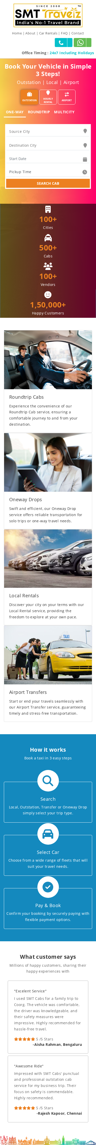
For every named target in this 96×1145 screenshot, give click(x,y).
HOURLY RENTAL (48, 100)
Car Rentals (48, 33)
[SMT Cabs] (48, 15)
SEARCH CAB (48, 183)
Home (17, 33)
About (30, 33)
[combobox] (48, 131)
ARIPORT (67, 100)
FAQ (64, 33)
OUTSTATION (29, 100)
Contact (77, 33)
